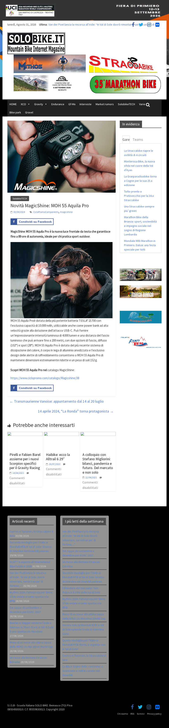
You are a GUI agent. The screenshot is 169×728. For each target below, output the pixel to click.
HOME (13, 104)
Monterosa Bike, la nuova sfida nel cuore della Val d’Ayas (139, 166)
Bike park (15, 112)
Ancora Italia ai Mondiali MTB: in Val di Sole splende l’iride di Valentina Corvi (83, 629)
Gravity (38, 104)
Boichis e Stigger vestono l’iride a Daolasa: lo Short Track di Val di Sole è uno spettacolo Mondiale (32, 627)
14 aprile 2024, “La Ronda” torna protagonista (76, 411)
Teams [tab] (138, 139)
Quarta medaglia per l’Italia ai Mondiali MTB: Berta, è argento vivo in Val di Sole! (84, 644)
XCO (23, 104)
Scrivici (140, 713)
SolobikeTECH (126, 104)
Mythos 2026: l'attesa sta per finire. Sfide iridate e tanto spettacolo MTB (84, 603)
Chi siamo (122, 713)
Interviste (86, 104)
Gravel (29, 112)
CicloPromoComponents (46, 211)
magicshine (66, 211)
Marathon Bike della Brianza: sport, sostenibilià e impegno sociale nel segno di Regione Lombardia (140, 225)
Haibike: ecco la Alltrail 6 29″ (58, 456)
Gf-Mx (71, 104)
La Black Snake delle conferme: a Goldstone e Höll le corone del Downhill (82, 671)
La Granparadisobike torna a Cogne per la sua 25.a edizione (140, 181)
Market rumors (105, 104)
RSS (132, 713)
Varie (142, 104)
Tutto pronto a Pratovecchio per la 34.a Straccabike (139, 196)
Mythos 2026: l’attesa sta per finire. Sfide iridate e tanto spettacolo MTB (31, 597)
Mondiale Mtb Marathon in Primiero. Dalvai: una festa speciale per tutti (140, 245)
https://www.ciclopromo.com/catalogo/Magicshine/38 (45, 378)
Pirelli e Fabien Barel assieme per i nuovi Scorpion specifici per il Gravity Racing (24, 461)
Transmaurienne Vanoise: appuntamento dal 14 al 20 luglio (56, 401)
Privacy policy (154, 713)
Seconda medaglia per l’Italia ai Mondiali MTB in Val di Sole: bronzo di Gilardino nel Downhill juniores (31, 546)
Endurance (57, 104)
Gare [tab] (126, 139)
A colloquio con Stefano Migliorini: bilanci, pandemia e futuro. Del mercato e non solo (97, 463)
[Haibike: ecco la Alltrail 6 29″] (61, 434)
